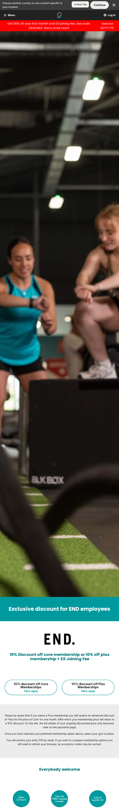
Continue (99, 5)
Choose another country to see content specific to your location (32, 5)
